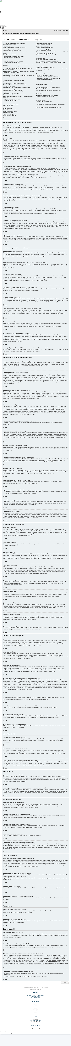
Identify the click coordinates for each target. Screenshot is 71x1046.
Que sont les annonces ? (8, 112)
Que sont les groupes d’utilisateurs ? (44, 47)
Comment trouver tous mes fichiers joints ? (45, 96)
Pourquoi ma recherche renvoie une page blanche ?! (48, 78)
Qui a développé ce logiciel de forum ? (44, 101)
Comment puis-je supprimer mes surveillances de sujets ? (49, 90)
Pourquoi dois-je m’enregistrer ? (10, 44)
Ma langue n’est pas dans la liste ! (10, 69)
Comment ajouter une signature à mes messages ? (14, 84)
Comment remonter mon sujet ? (10, 100)
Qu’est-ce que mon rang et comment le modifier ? (14, 74)
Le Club (2, 16)
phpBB (57, 302)
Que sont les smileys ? (8, 108)
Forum (1, 11)
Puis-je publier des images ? (9, 109)
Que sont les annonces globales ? (10, 111)
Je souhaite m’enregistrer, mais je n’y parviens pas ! (14, 47)
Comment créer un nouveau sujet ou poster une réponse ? (16, 81)
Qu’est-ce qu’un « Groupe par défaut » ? (45, 53)
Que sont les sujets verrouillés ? (10, 115)
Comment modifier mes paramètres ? (11, 62)
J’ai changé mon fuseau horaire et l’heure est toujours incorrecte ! (17, 68)
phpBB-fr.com (38, 989)
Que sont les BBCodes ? (8, 105)
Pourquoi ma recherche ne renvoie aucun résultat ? (47, 76)
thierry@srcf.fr (35, 1019)
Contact (2, 17)
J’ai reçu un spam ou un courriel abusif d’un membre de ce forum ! (51, 62)
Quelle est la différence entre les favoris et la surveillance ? (49, 85)
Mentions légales (10, 1033)
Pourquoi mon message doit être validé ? (12, 99)
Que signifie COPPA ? (8, 46)
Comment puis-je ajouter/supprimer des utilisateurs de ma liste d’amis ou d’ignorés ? (51, 69)
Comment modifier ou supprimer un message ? (13, 83)
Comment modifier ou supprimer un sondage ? (13, 89)
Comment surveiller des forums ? (43, 88)
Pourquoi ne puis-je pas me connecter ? (12, 50)
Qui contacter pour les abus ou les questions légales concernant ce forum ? (51, 105)
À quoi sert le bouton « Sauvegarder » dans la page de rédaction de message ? (18, 97)
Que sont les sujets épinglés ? (9, 114)
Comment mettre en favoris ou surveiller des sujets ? (48, 87)
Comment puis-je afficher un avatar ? (11, 72)
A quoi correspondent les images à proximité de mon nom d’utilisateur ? (19, 71)
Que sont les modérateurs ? (42, 46)
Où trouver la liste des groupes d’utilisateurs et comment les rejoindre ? (52, 49)
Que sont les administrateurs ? (43, 44)
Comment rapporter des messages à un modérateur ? (15, 94)
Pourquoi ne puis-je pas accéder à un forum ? (13, 90)
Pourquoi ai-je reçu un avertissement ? (11, 93)
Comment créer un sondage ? (9, 86)
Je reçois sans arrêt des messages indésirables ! (47, 61)
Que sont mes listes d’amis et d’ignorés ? (45, 67)
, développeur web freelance (37, 1028)
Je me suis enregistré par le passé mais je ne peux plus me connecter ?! (16, 52)
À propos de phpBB (9, 937)
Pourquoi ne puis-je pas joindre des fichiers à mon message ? (16, 91)
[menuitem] (5, 30)
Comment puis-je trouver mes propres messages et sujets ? (49, 81)
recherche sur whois (32, 957)
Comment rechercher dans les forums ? (45, 75)
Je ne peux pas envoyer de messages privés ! (46, 59)
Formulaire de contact (35, 1021)
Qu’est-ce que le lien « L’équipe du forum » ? (46, 54)
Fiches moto (3, 14)
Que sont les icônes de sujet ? (9, 117)
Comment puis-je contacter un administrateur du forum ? (48, 107)
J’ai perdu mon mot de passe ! (9, 54)
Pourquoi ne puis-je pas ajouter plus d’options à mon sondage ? (17, 87)
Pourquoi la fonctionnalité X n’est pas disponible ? (47, 103)
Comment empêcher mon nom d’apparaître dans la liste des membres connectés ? (18, 64)
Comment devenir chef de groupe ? (44, 50)
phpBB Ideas (13, 947)
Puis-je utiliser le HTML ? (8, 106)
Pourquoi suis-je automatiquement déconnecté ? (13, 56)
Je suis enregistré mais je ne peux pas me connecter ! (15, 49)
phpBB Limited (43, 934)
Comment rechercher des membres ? (44, 79)
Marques (2, 12)
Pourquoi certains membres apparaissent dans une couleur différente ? (52, 51)
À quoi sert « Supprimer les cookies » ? (11, 57)
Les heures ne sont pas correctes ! (11, 66)
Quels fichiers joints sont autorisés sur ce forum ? (47, 95)
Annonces (2, 13)
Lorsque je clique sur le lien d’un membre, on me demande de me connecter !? (18, 76)
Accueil (1, 10)
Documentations (3, 15)
